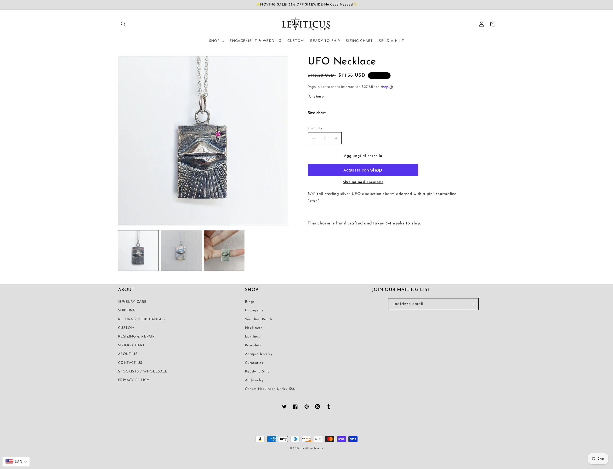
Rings (250, 302)
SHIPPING (127, 310)
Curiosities (254, 363)
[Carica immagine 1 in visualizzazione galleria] (138, 250)
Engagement (256, 310)
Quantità (315, 128)
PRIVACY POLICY (133, 380)
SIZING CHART (131, 345)
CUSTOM (126, 328)
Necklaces (254, 328)
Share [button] (318, 96)
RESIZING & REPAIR (136, 336)
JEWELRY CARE (132, 302)
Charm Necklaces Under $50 (270, 389)
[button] (123, 23)
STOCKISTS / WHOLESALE (143, 371)
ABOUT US (128, 354)
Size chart (317, 113)
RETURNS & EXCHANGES (141, 319)
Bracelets (253, 345)
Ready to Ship (257, 371)
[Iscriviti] (472, 304)
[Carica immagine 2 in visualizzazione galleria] (181, 250)
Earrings (252, 336)
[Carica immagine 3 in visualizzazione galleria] (224, 250)
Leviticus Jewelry (312, 448)
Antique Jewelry (258, 354)
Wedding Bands (258, 319)
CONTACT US (130, 363)
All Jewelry (254, 380)
